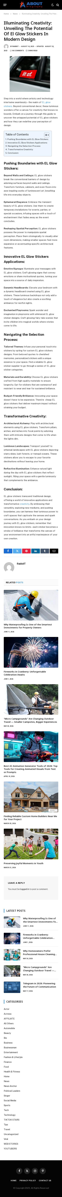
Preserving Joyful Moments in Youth (23, 863)
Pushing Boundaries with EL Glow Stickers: (28, 139)
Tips (6, 1124)
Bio (5, 1038)
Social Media (10, 1100)
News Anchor (10, 1086)
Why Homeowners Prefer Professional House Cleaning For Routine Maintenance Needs (39, 955)
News (6, 1081)
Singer (7, 1096)
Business (8, 1043)
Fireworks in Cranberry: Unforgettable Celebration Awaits (38, 938)
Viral (6, 1139)
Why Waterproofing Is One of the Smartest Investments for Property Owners (28, 626)
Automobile (9, 1028)
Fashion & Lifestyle (13, 1057)
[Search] (57, 5)
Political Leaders (12, 1091)
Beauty (7, 1033)
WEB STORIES (11, 1144)
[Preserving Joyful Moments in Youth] (31, 844)
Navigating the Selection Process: (24, 146)
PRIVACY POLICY (28, 1181)
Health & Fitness (12, 1071)
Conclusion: (13, 153)
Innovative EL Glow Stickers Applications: (28, 142)
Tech (6, 1110)
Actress (7, 1014)
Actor (6, 1009)
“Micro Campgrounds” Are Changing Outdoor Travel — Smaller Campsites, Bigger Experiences (30, 720)
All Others (9, 1023)
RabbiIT (15, 46)
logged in (24, 889)
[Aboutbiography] (31, 5)
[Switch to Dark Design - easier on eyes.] (52, 5)
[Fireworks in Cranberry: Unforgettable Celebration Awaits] (31, 652)
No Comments (18, 50)
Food (6, 1067)
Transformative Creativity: (20, 149)
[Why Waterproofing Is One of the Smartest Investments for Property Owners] (31, 605)
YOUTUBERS (10, 1148)
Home (6, 1076)
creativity (24, 504)
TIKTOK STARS (11, 1120)
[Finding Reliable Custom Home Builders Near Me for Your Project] (31, 797)
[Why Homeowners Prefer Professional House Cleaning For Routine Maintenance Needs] (12, 954)
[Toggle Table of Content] (45, 135)
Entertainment (11, 1052)
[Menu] (5, 5)
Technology (9, 1115)
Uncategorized (11, 1134)
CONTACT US (45, 1181)
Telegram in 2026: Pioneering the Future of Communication (39, 985)
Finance (8, 1062)
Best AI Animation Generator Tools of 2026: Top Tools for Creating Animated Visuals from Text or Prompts (30, 769)
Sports (7, 1105)
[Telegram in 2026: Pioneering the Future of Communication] (12, 987)
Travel (7, 1129)
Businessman (10, 1047)
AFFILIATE (9, 1018)
